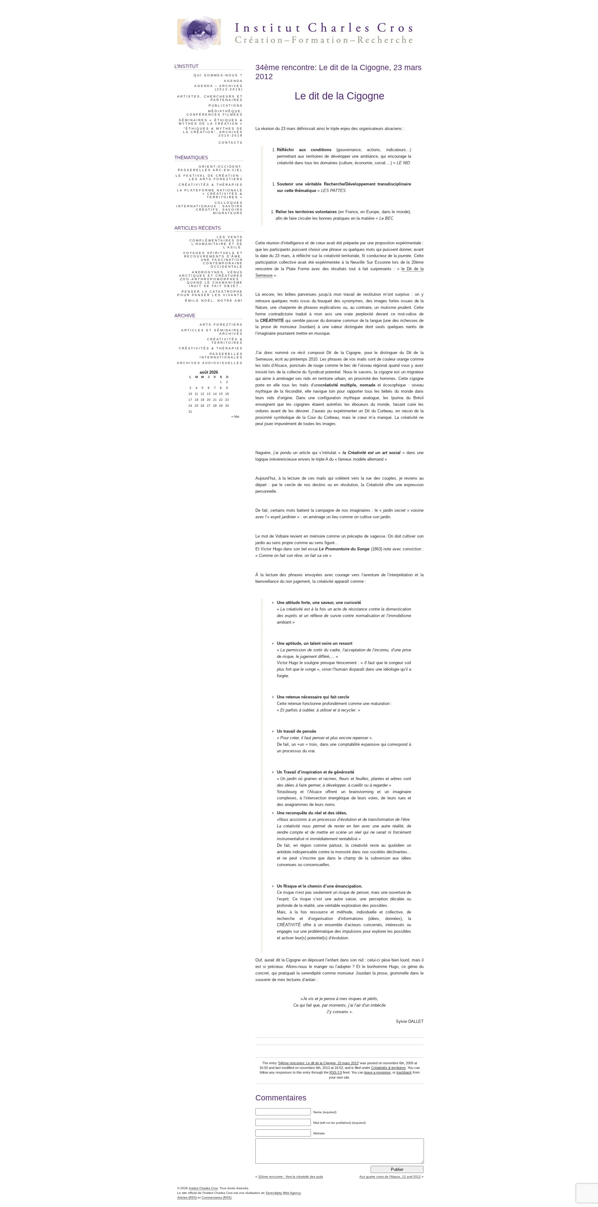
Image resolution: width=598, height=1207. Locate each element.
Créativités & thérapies (211, 348)
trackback (404, 1072)
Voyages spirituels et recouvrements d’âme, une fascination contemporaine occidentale (213, 259)
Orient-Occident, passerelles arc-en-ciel (210, 168)
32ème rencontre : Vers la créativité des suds (290, 1176)
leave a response (377, 1072)
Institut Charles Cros (203, 1188)
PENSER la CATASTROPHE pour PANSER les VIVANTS (210, 293)
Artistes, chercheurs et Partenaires (210, 98)
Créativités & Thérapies (211, 184)
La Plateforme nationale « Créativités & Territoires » (210, 194)
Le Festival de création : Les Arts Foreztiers (209, 177)
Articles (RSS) (187, 1197)
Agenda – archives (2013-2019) (218, 87)
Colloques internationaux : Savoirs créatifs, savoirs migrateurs (209, 208)
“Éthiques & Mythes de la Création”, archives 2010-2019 (213, 132)
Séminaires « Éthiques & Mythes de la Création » (211, 121)
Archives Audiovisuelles (210, 363)
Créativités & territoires (388, 1068)
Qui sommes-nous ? (218, 75)
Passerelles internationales (221, 355)
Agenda (233, 81)
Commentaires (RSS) (216, 1197)
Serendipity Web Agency (283, 1193)
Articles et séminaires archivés (212, 331)
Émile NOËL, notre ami (214, 300)
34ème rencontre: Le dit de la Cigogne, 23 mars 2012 (318, 1063)
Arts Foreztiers (221, 324)
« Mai (235, 416)
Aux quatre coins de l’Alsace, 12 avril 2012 (390, 1176)
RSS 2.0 (336, 1072)
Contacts (231, 142)
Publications (226, 105)
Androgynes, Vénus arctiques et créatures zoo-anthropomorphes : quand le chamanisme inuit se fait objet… (211, 279)
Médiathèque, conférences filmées (215, 112)
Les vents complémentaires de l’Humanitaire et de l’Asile (216, 242)
